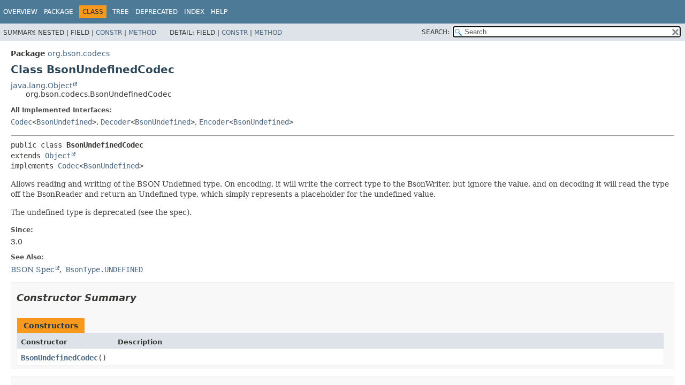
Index (194, 12)
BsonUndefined (64, 122)
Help (219, 12)
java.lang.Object (41, 85)
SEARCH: (436, 32)
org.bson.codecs (79, 53)
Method (142, 32)
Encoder (214, 122)
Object (58, 155)
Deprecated (156, 12)
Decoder (116, 122)
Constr (109, 32)
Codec (21, 122)
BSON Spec (33, 269)
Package (58, 12)
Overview (20, 12)
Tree (120, 12)
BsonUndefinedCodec (59, 357)
